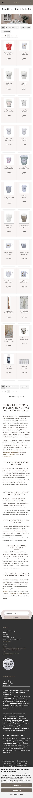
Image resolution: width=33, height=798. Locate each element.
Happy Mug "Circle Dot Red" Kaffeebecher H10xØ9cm (9, 53)
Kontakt (5, 646)
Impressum (6, 644)
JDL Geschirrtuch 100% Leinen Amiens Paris (24, 311)
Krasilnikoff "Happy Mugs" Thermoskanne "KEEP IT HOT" (9, 367)
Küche (20, 593)
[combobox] (13, 27)
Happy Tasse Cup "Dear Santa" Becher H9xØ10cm (9, 281)
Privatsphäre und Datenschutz (11, 653)
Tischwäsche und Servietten (11, 452)
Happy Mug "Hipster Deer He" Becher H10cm (9, 139)
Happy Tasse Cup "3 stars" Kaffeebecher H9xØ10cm (8, 253)
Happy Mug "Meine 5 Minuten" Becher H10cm (24, 167)
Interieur (13, 593)
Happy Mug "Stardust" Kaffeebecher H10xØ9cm (9, 226)
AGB (4, 651)
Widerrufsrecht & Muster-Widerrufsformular (14, 648)
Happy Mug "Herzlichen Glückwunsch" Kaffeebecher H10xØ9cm (24, 110)
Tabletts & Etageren (8, 454)
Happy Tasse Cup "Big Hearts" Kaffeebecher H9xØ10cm (24, 253)
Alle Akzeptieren (16, 785)
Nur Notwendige (16, 790)
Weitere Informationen (16, 794)
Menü (2, 2)
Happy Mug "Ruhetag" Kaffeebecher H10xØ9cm (24, 196)
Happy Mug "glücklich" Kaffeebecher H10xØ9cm (24, 83)
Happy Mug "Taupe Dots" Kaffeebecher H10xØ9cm (24, 226)
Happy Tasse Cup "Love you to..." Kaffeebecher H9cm (24, 281)
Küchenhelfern (7, 456)
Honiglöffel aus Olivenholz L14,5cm (9, 311)
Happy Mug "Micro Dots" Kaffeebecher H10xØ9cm (9, 197)
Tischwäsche (6, 589)
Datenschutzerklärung (17, 781)
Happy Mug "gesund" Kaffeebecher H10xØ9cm (9, 83)
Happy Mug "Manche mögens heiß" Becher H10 (9, 167)
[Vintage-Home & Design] (16, 2)
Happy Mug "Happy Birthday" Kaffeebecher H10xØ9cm (9, 110)
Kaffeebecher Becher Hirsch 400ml (24, 338)
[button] (3, 27)
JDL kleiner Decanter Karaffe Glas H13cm (8, 340)
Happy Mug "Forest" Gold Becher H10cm (24, 53)
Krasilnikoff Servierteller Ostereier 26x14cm (24, 367)
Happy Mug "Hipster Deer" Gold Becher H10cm (24, 139)
